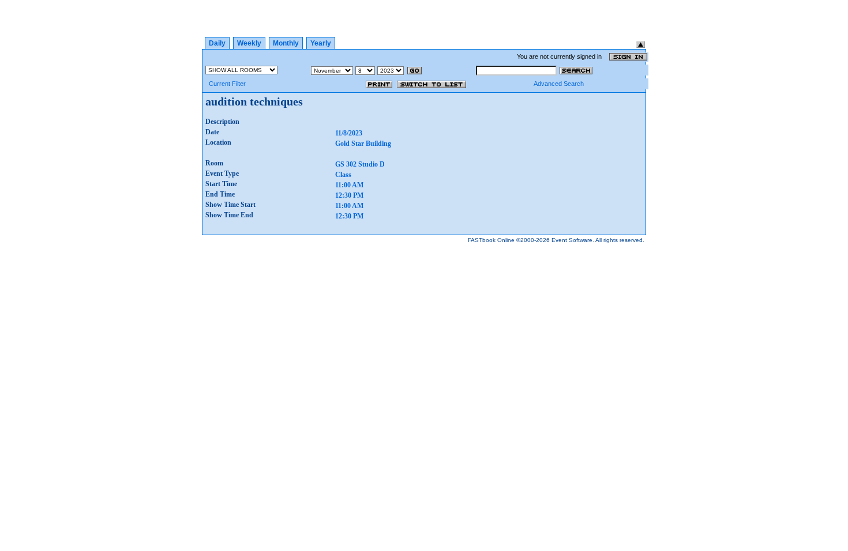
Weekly (249, 43)
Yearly (320, 43)
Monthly (286, 43)
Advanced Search (559, 83)
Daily (217, 43)
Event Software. (572, 240)
